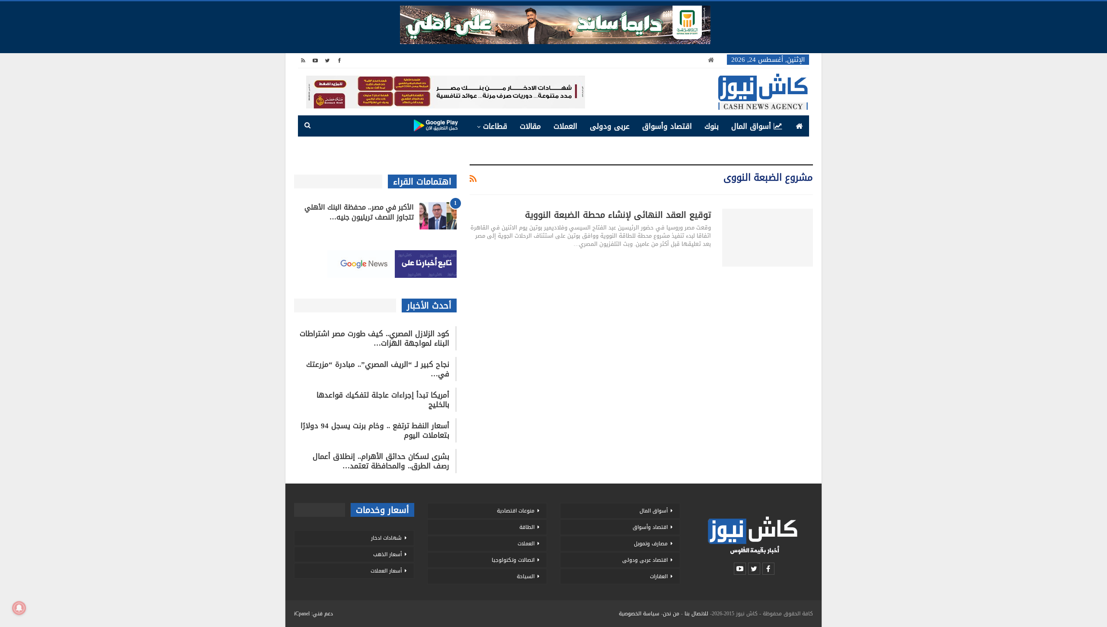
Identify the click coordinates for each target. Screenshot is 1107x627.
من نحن (671, 613)
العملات (565, 126)
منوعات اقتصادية (515, 511)
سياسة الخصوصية (639, 613)
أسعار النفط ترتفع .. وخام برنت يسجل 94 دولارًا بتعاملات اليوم (375, 430)
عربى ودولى (610, 126)
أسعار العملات (386, 571)
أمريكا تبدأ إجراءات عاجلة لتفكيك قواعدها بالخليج (383, 399)
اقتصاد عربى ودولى (645, 560)
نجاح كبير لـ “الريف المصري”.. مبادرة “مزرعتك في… (377, 369)
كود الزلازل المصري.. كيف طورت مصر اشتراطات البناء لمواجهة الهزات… (374, 338)
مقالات (530, 126)
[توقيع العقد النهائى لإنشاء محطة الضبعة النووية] (767, 238)
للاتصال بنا (696, 613)
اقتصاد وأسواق (667, 126)
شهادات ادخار (386, 538)
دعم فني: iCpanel (313, 613)
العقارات (659, 576)
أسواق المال (751, 126)
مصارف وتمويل (651, 543)
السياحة (525, 576)
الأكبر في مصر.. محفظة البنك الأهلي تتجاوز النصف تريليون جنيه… (359, 212)
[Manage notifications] (19, 608)
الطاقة (526, 527)
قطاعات (495, 126)
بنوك (711, 126)
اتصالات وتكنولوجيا (513, 560)
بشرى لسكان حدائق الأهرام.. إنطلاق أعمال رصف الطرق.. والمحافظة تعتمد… (381, 461)
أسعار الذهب (387, 554)
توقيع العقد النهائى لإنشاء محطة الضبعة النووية (618, 215)
